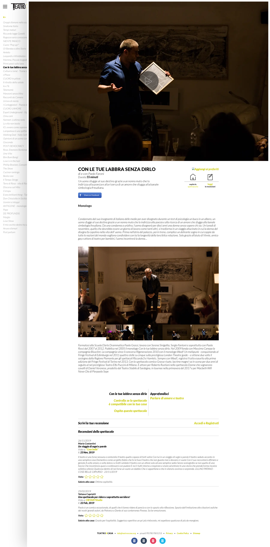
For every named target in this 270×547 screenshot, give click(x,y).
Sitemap (196, 533)
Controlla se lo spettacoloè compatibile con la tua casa (128, 402)
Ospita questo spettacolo (130, 411)
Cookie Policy (183, 533)
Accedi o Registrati (206, 423)
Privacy (169, 533)
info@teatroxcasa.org (126, 533)
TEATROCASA (105, 533)
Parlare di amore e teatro (167, 398)
